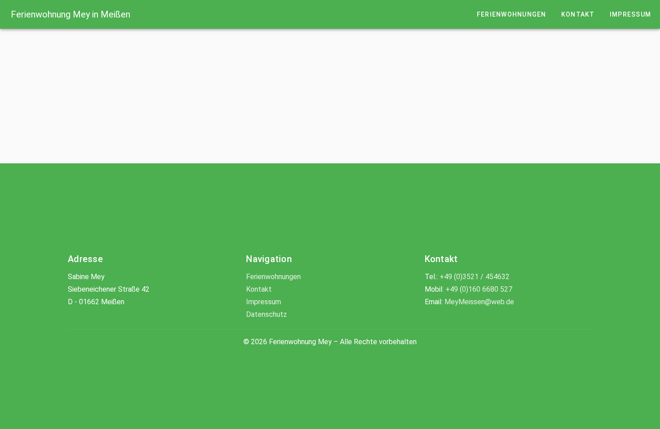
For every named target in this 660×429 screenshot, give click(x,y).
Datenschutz (266, 314)
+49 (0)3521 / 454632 (475, 276)
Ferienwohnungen (273, 276)
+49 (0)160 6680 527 (478, 289)
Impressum (263, 302)
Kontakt (259, 289)
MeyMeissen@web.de (479, 302)
